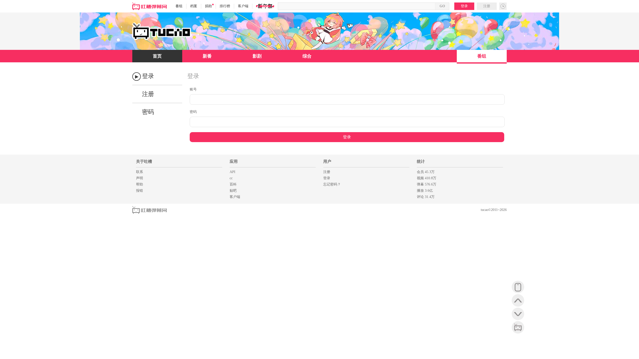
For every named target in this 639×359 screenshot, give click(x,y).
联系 (139, 172)
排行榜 (225, 6)
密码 (148, 112)
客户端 (243, 6)
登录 (464, 6)
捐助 (208, 6)
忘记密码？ (332, 184)
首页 (157, 56)
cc (231, 178)
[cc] (518, 327)
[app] (518, 287)
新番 (207, 56)
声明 (139, 178)
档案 (193, 6)
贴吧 (233, 190)
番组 (178, 6)
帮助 (139, 184)
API (232, 172)
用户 (327, 161)
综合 (307, 56)
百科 (233, 184)
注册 (486, 6)
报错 (139, 190)
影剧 (257, 56)
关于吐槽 (144, 161)
